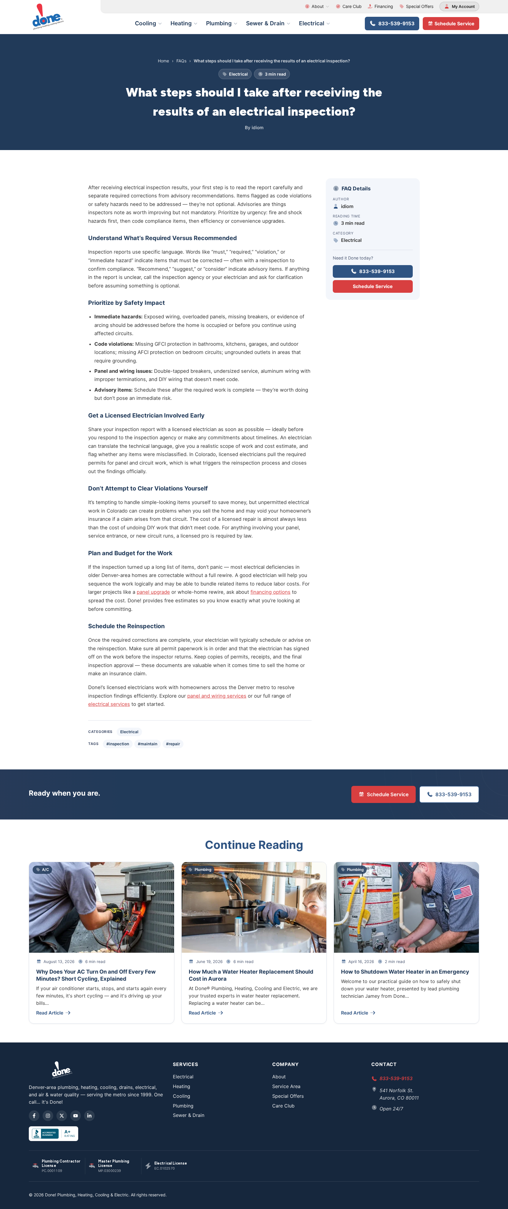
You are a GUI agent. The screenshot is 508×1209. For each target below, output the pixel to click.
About (318, 6)
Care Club (352, 6)
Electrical (311, 23)
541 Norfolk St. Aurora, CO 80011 (399, 1094)
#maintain (147, 743)
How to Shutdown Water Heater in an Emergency (405, 971)
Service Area (286, 1086)
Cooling (145, 23)
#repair (173, 743)
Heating (181, 23)
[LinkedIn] (89, 1115)
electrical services (109, 704)
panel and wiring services (216, 696)
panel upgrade (153, 592)
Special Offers (420, 6)
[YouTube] (75, 1115)
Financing (384, 6)
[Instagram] (48, 1115)
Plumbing (219, 23)
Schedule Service (453, 23)
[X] (61, 1115)
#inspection (117, 743)
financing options (270, 592)
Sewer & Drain (265, 23)
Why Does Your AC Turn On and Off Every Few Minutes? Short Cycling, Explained (96, 975)
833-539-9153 (396, 23)
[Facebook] (34, 1115)
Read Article (49, 1013)
